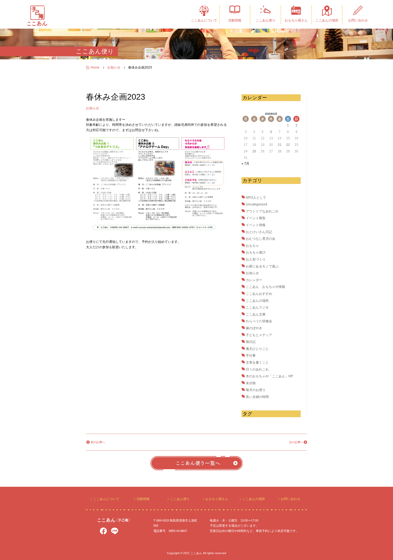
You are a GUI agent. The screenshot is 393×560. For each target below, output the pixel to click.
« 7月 (245, 163)
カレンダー (254, 280)
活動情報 (234, 20)
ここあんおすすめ (259, 293)
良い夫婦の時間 (257, 397)
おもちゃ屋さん (296, 20)
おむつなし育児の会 (260, 238)
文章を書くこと (257, 362)
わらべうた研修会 (259, 321)
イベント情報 (255, 225)
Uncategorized (256, 204)
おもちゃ (252, 245)
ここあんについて (204, 20)
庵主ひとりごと (257, 348)
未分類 (251, 383)
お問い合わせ (358, 20)
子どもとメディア (259, 335)
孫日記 (251, 342)
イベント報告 (255, 218)
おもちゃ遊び (255, 252)
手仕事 (251, 355)
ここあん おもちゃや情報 (265, 286)
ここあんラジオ (257, 307)
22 (288, 144)
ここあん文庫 (255, 314)
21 (279, 144)
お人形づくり (255, 259)
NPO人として (256, 197)
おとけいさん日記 (259, 232)
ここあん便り (265, 20)
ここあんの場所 (326, 20)
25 (254, 151)
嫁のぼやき (254, 328)
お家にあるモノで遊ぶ (262, 266)
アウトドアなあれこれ (262, 211)
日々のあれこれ (257, 369)
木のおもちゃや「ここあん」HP (269, 376)
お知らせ (92, 108)
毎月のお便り (255, 390)
